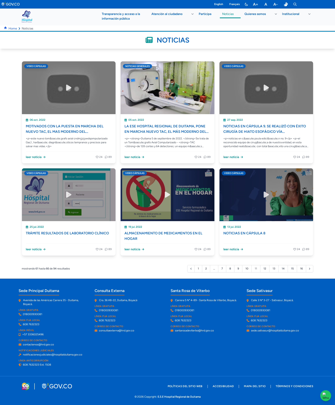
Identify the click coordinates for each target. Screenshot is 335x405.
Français (234, 4)
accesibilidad (223, 386)
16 (301, 268)
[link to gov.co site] (11, 4)
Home (13, 28)
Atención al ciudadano (166, 14)
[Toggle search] (295, 4)
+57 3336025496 (33, 334)
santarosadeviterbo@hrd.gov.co (194, 330)
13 (274, 268)
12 (264, 268)
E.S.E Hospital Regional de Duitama (179, 396)
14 (283, 268)
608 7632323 (31, 324)
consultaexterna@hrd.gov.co (116, 330)
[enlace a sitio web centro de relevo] (285, 4)
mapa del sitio (255, 386)
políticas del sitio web (185, 386)
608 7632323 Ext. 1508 (37, 364)
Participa (205, 14)
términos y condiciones (294, 386)
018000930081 (32, 314)
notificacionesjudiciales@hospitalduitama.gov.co (52, 354)
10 (246, 268)
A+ (255, 4)
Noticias (228, 14)
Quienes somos (255, 14)
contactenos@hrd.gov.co (38, 344)
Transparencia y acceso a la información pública (121, 16)
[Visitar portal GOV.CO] (57, 386)
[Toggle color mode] (246, 4)
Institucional (290, 14)
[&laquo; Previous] (191, 268)
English (218, 4)
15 (292, 268)
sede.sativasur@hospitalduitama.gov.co (275, 330)
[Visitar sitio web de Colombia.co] (26, 386)
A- (275, 4)
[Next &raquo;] (309, 268)
